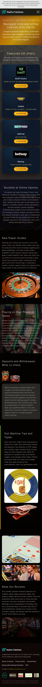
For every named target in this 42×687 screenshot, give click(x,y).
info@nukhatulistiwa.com (16, 669)
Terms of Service (7, 661)
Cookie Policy (31, 661)
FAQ (26, 665)
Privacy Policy (20, 661)
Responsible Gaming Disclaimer (12, 665)
